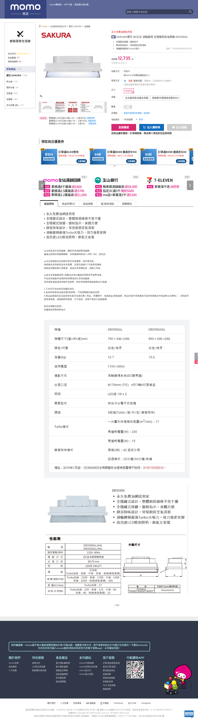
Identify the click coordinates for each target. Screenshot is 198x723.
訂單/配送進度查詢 (111, 663)
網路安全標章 (62, 670)
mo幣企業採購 (38, 666)
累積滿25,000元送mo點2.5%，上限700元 (68, 120)
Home (44, 26)
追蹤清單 (107, 674)
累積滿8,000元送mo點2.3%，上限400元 (67, 118)
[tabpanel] (117, 408)
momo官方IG (85, 670)
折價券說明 (108, 681)
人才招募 (13, 670)
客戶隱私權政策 (63, 663)
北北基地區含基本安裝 (136, 97)
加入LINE (132, 703)
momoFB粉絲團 (86, 663)
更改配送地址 (109, 670)
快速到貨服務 (109, 678)
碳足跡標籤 (61, 681)
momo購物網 (55, 4)
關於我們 (51, 703)
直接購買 (123, 127)
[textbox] (156, 11)
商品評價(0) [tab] (68, 203)
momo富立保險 (86, 674)
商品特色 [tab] (49, 203)
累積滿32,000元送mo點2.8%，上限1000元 (68, 123)
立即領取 (82, 161)
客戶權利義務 (62, 666)
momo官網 (14, 663)
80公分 (129, 90)
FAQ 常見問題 (109, 685)
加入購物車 (153, 127)
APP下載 (68, 4)
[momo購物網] (171, 675)
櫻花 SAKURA (75, 26)
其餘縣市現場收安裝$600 (165, 97)
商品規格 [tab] (88, 203)
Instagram (146, 703)
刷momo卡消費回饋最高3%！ (137, 75)
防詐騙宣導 (61, 678)
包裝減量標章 (62, 674)
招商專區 (13, 666)
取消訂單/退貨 (109, 666)
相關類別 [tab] (127, 203)
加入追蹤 (181, 127)
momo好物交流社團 (88, 666)
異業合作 (36, 663)
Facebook (118, 703)
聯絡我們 (107, 689)
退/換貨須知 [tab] (107, 203)
